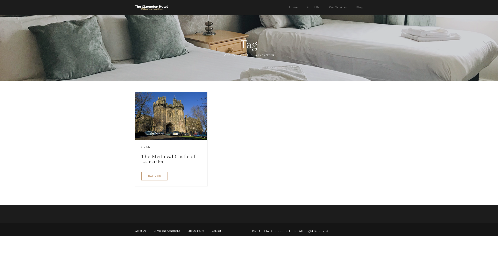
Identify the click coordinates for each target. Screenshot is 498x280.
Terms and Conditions (167, 230)
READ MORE (154, 176)
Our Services (338, 7)
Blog (359, 7)
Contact (216, 230)
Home (293, 7)
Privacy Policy (196, 230)
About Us (313, 7)
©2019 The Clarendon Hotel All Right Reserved (290, 231)
